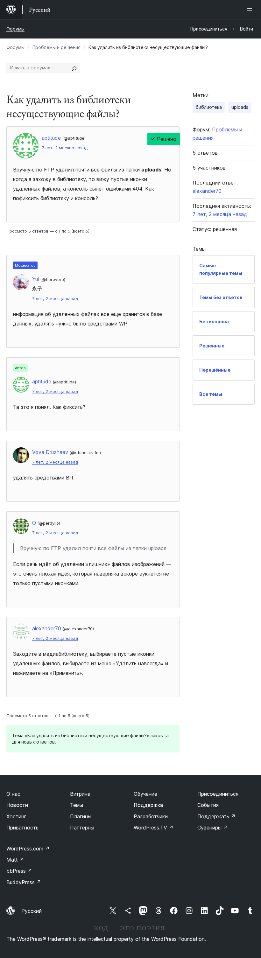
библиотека (209, 107)
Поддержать (216, 816)
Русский (31, 911)
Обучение (145, 794)
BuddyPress (23, 882)
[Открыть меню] (251, 9)
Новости (17, 805)
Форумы (15, 28)
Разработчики (151, 816)
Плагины (80, 816)
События (208, 805)
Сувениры (212, 827)
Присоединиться (217, 794)
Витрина (80, 794)
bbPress (19, 871)
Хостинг (16, 816)
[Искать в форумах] (74, 68)
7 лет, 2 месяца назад (65, 147)
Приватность (22, 827)
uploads (239, 107)
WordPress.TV (153, 827)
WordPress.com (28, 848)
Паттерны (82, 827)
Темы (76, 805)
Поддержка (148, 805)
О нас (13, 794)
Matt (15, 860)
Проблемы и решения (56, 47)
